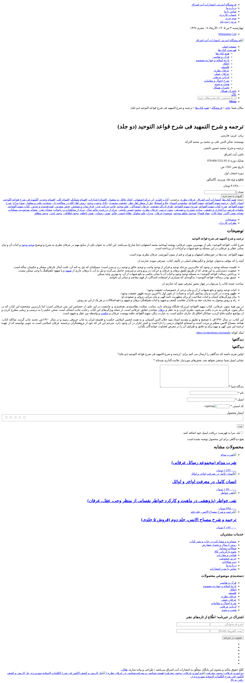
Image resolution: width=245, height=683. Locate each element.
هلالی (124, 669)
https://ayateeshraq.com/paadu (213, 332)
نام (241, 392)
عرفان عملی (228, 599)
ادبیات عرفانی (228, 606)
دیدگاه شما (236, 386)
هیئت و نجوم (229, 610)
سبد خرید (230, 18)
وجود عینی (56, 213)
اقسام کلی (63, 199)
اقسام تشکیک (79, 199)
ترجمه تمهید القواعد (216, 203)
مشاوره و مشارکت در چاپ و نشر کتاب (213, 541)
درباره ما (231, 8)
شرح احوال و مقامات (223, 603)
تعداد (241, 192)
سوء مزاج (19, 203)
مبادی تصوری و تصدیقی (188, 209)
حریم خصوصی (227, 558)
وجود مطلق (41, 213)
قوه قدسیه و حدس (42, 206)
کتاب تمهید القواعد (19, 206)
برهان (161, 309)
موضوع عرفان (163, 213)
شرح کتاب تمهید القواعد (213, 206)
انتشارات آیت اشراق (209, 199)
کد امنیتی (237, 406)
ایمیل (239, 399)
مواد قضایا (204, 213)
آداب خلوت (162, 199)
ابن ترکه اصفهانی (144, 199)
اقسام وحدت (47, 199)
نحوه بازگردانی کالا (225, 551)
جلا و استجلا (161, 203)
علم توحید (123, 206)
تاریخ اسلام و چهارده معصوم (219, 586)
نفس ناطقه (87, 213)
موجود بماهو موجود (185, 213)
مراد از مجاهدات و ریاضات (69, 209)
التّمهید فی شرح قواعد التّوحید (20, 199)
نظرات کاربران (227, 222)
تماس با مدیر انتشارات (223, 568)
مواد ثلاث (216, 213)
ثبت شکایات (229, 561)
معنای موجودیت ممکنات (22, 209)
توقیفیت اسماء (178, 203)
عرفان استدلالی (139, 206)
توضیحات (230, 219)
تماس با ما (230, 11)
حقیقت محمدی (118, 203)
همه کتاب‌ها (202, 107)
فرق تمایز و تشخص (82, 206)
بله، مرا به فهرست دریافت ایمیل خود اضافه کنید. (211, 432)
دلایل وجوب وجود (97, 203)
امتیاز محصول (235, 412)
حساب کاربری (227, 14)
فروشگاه (217, 107)
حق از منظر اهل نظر (140, 203)
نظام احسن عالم (122, 213)
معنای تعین (45, 209)
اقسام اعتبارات (98, 199)
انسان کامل (237, 203)
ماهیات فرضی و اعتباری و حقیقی (224, 209)
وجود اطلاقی (71, 213)
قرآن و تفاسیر (228, 582)
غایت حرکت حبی (106, 206)
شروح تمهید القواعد (186, 206)
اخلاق (233, 589)
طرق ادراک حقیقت (161, 206)
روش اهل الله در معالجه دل (69, 203)
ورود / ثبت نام (228, 21)
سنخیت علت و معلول (38, 203)
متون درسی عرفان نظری (157, 209)
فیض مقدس (62, 206)
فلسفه (232, 592)
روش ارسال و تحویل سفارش (219, 544)
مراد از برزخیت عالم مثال (101, 209)
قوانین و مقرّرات (226, 555)
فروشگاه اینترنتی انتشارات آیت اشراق (214, 4)
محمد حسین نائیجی (129, 209)
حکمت (105, 313)
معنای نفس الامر (234, 213)
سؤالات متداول (227, 548)
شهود (68, 270)
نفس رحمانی (102, 213)
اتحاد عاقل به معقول (120, 199)
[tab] (118, 219)
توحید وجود (28, 244)
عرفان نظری (188, 199)
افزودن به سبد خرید (232, 196)
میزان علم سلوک (143, 213)
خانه (227, 107)
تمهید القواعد (196, 203)
